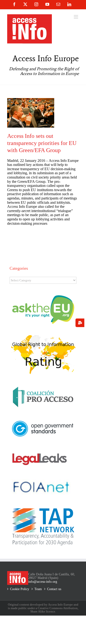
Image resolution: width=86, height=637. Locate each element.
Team (38, 589)
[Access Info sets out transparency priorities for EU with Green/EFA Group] (30, 113)
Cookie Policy (19, 589)
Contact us (54, 589)
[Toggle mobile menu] (76, 16)
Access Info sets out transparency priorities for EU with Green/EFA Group (41, 143)
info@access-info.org (42, 581)
